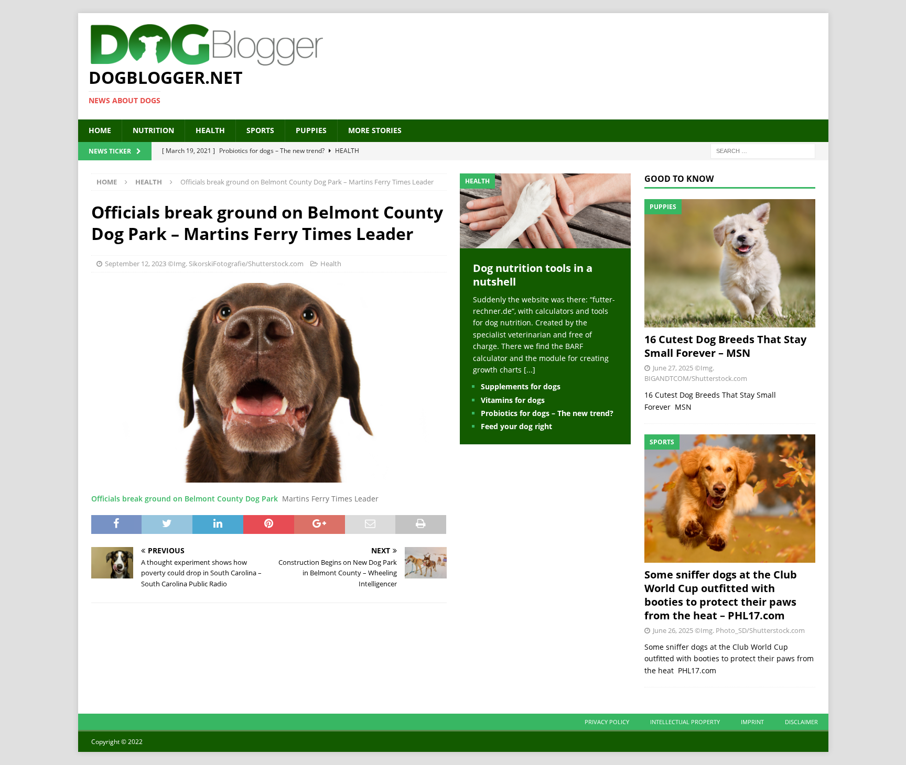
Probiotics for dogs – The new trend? (547, 413)
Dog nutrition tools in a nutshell (532, 275)
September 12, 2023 (135, 263)
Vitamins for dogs (513, 400)
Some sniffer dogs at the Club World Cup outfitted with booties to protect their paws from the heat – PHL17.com (720, 594)
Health (210, 130)
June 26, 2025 (673, 630)
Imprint (752, 722)
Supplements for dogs (520, 386)
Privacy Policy (607, 722)
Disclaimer (801, 722)
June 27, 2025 (673, 368)
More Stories (375, 130)
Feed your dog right (516, 426)
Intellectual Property (685, 722)
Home (100, 130)
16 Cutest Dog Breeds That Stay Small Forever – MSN (725, 346)
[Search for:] (762, 150)
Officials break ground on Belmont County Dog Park (184, 499)
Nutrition (153, 130)
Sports (260, 130)
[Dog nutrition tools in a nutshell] (545, 242)
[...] (529, 370)
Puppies (311, 130)
